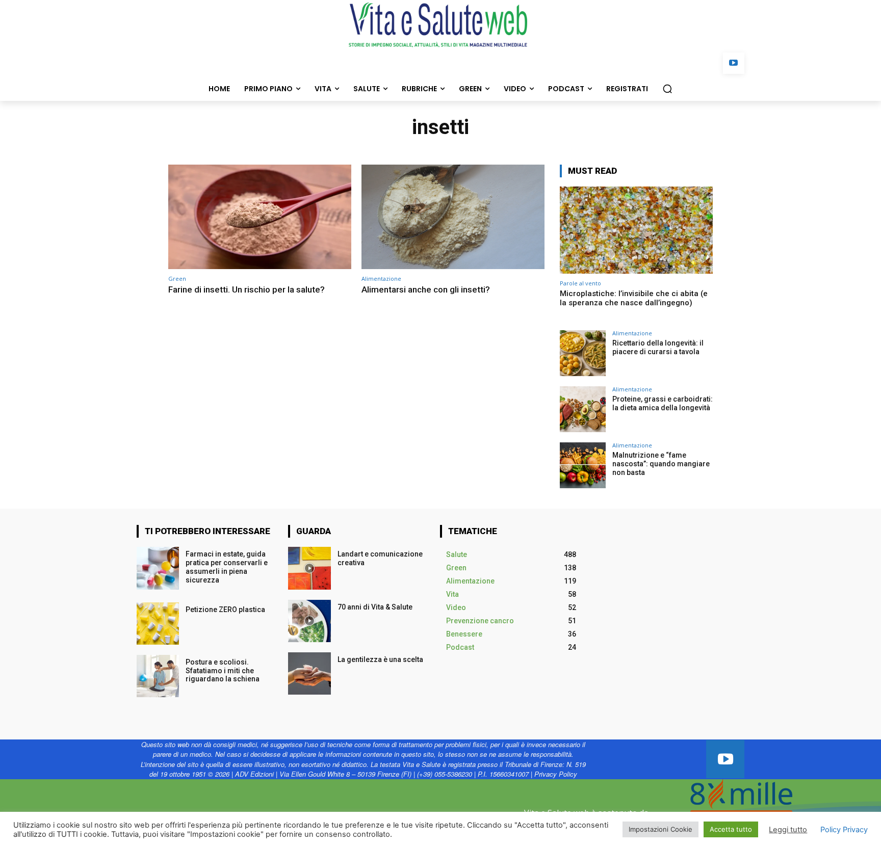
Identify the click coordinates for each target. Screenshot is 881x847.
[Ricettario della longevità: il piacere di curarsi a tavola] (583, 353)
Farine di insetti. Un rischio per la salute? (246, 289)
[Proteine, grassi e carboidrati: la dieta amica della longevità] (583, 409)
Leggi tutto (788, 829)
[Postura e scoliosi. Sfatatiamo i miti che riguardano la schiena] (158, 676)
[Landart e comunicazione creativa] (309, 568)
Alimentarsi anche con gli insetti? (425, 289)
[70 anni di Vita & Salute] (309, 621)
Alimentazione (381, 278)
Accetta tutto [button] (731, 829)
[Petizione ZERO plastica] (158, 623)
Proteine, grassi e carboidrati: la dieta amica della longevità (662, 403)
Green (177, 278)
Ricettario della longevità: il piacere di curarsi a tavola (658, 347)
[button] (667, 88)
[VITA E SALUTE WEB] (440, 25)
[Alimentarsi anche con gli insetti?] (453, 217)
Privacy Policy (555, 774)
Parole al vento (580, 283)
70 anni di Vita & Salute (375, 607)
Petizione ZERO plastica (226, 609)
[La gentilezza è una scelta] (309, 673)
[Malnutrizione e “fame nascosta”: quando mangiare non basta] (583, 465)
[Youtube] (734, 63)
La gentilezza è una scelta (380, 659)
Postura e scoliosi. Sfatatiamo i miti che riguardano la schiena (224, 670)
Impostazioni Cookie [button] (660, 829)
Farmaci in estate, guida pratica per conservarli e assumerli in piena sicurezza (227, 567)
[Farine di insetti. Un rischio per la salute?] (259, 217)
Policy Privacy (844, 829)
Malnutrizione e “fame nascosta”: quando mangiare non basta (661, 464)
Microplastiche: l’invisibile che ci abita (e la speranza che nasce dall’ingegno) (634, 298)
